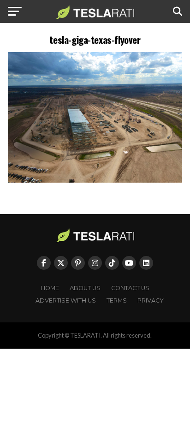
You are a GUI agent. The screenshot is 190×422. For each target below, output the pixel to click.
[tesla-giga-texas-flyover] (95, 180)
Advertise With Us (66, 300)
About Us (85, 288)
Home (50, 288)
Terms (117, 300)
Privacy (150, 300)
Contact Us (130, 288)
